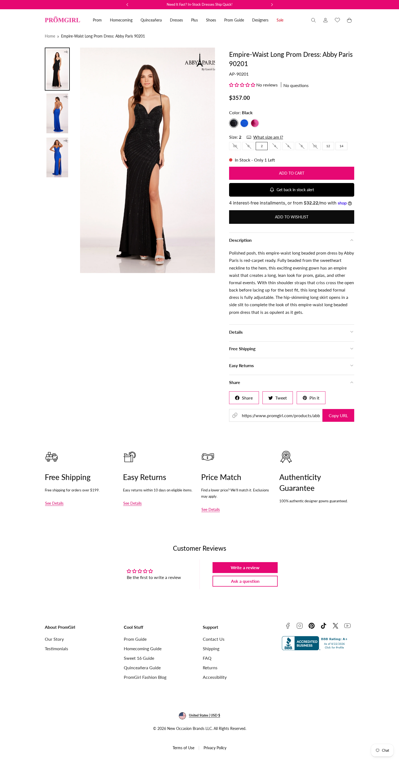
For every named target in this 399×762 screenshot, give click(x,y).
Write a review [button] (245, 567)
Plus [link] (194, 20)
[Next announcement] (272, 4)
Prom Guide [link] (234, 20)
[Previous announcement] (127, 4)
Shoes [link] (211, 20)
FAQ (207, 658)
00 (237, 147)
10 (317, 147)
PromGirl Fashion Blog (145, 677)
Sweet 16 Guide (139, 658)
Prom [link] (97, 20)
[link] (325, 20)
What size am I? (268, 137)
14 (341, 146)
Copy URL (338, 415)
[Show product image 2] (57, 113)
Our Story (54, 639)
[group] (147, 160)
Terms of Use (183, 747)
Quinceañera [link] (151, 20)
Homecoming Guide (143, 648)
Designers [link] (260, 20)
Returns (210, 667)
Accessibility (215, 677)
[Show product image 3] (57, 157)
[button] (313, 20)
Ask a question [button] (245, 581)
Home (50, 36)
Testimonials (56, 648)
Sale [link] (280, 20)
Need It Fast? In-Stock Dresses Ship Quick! (200, 4)
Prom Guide (135, 639)
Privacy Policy (215, 747)
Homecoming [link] (121, 20)
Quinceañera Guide (142, 667)
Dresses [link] (176, 20)
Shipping (211, 648)
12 (328, 146)
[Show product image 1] (57, 69)
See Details (54, 503)
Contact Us (213, 639)
